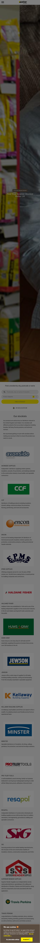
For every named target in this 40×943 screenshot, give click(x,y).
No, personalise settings (12, 939)
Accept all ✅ (26, 939)
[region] (20, 933)
